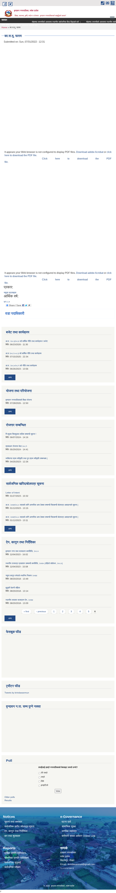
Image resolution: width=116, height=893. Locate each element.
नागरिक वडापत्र (69, 831)
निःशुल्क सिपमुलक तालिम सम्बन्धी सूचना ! (21, 434)
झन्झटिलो (44, 785)
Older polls (10, 797)
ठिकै (42, 781)
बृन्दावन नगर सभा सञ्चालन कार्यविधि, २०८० (22, 551)
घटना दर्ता (66, 821)
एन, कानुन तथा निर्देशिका (16, 831)
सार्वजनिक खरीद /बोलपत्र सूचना (19, 826)
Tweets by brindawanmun (17, 692)
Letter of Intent (13, 492)
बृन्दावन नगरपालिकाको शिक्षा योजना (19, 400)
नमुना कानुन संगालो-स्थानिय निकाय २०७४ (21, 575)
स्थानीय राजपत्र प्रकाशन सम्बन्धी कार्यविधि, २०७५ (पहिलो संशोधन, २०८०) (34, 563)
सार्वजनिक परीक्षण (12, 867)
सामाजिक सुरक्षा (69, 826)
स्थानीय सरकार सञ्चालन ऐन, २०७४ (19, 600)
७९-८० (7, 301)
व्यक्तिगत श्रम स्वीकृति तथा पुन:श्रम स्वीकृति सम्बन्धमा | (27, 458)
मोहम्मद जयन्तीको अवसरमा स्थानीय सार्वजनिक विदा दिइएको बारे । (50, 22)
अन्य (10, 377)
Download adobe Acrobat (90, 152)
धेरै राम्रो (44, 772)
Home (4, 27)
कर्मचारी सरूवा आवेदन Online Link (78, 835)
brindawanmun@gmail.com (81, 864)
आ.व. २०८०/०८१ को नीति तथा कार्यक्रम (21, 365)
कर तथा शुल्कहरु (12, 835)
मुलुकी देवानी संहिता (13, 587)
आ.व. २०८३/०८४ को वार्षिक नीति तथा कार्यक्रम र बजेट (27, 341)
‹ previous (41, 611)
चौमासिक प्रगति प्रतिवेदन (16, 857)
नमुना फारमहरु (10, 292)
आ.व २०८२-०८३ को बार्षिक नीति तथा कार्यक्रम (23, 353)
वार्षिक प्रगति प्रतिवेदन (15, 853)
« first (26, 611)
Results (8, 800)
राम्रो (43, 777)
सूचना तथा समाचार (13, 821)
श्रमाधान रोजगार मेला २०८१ (16, 446)
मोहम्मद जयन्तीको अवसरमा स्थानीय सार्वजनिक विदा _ (22, 25)
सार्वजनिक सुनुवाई (12, 862)
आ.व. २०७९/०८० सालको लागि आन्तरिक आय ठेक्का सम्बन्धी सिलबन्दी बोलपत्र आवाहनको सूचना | (42, 505)
